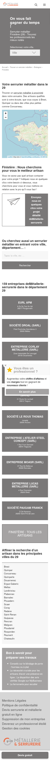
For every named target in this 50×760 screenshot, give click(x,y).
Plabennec (9, 594)
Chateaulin (9, 638)
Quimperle (9, 577)
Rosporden (9, 631)
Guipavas (8, 618)
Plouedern (9, 600)
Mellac (7, 587)
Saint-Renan (10, 614)
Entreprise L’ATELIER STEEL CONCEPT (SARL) (25, 439)
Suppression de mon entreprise (23, 719)
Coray (7, 607)
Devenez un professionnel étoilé (24, 723)
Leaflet (10, 157)
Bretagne (37, 67)
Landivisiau (9, 590)
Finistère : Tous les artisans (25, 533)
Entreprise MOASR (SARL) (25, 462)
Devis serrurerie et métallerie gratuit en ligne (22, 712)
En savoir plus (27, 391)
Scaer (7, 604)
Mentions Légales (14, 700)
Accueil (5, 67)
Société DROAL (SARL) (25, 325)
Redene (8, 611)
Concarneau (10, 573)
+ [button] (6, 113)
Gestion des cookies (16, 728)
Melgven (8, 624)
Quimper (8, 570)
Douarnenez (10, 580)
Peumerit (8, 635)
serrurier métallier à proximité (28, 92)
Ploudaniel (9, 628)
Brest (6, 566)
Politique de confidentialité (20, 705)
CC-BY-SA (44, 157)
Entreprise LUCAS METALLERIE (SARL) (25, 484)
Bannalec (8, 597)
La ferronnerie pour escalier (23, 684)
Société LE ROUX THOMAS (25, 416)
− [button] (6, 117)
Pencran (8, 621)
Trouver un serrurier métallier (21, 67)
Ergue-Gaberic (11, 583)
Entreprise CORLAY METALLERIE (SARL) (25, 348)
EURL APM (25, 302)
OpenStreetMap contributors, (31, 157)
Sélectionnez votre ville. (22, 47)
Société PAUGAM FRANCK (25, 508)
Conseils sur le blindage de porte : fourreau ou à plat (26, 665)
